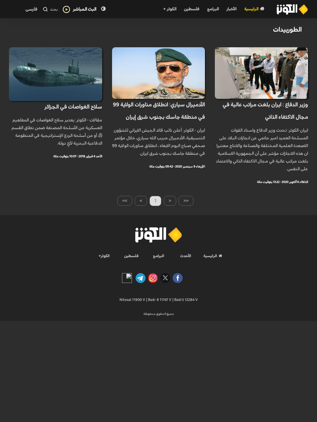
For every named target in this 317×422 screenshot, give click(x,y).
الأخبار (231, 9)
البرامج (213, 9)
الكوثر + (169, 9)
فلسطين (191, 9)
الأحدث (185, 256)
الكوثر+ (104, 256)
